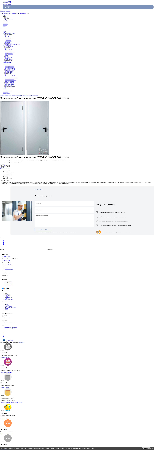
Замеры (6, 304)
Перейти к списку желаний (6, 372)
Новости (6, 308)
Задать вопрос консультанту (10, 307)
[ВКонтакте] (3, 288)
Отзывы (6, 296)
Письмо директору (8, 297)
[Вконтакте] (3, 240)
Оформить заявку (43, 229)
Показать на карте (9, 269)
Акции (6, 310)
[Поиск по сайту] (0, 28)
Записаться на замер (5, 168)
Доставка (6, 283)
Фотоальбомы (7, 295)
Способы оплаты (8, 282)
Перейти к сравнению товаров (6, 433)
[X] (8, 288)
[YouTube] (3, 244)
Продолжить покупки (4, 357)
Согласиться (146, 448)
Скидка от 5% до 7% (9, 299)
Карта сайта (21, 342)
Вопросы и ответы (8, 306)
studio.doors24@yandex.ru (7, 264)
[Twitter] (3, 242)
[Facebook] (3, 241)
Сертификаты (7, 294)
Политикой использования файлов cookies (83, 448)
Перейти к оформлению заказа (6, 402)
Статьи (6, 309)
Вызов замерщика (8, 281)
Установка (7, 305)
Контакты (7, 298)
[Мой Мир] (6, 288)
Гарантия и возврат (9, 284)
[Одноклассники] (3, 243)
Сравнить (2, 167)
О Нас (6, 293)
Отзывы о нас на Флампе (10, 340)
